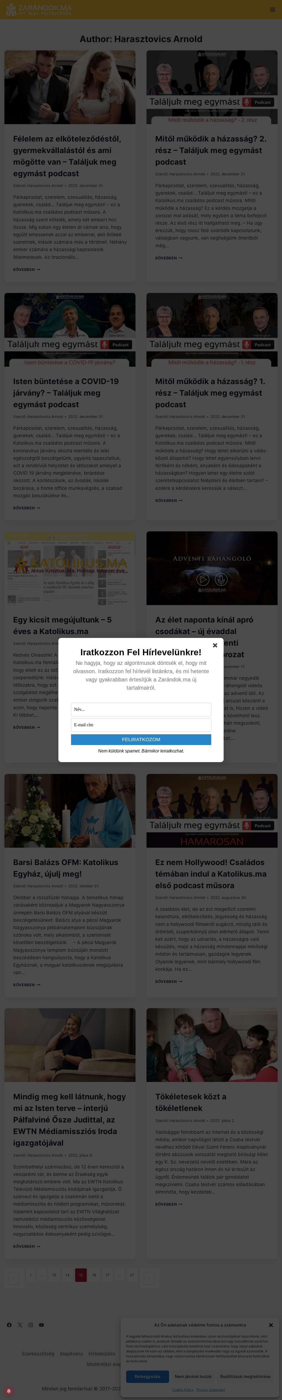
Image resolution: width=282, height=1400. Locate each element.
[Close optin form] (216, 646)
